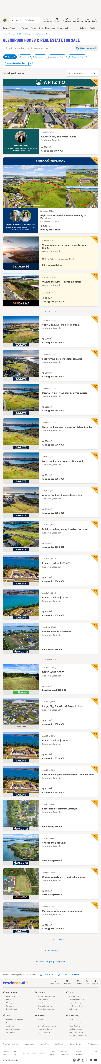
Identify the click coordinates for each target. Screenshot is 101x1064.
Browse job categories (14, 1019)
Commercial (62, 28)
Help (71, 1019)
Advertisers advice (13, 1029)
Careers (26, 1053)
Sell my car (73, 1009)
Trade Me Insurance (10, 1044)
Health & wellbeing (45, 1029)
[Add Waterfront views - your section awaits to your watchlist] (94, 456)
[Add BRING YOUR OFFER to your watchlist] (94, 667)
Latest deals (11, 996)
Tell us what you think (70, 975)
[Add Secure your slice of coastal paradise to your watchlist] (94, 354)
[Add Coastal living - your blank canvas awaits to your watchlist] (94, 388)
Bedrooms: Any (56, 57)
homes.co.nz (29, 1044)
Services (41, 1015)
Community (74, 1015)
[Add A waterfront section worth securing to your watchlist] (94, 490)
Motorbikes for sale (76, 999)
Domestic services (44, 1023)
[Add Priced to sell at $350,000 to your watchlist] (94, 592)
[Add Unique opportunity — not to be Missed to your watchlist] (94, 872)
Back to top (52, 950)
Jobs (8, 1015)
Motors (72, 992)
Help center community (78, 1035)
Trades (40, 1019)
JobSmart (10, 1026)
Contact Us (94, 1053)
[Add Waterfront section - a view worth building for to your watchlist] (94, 422)
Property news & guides (46, 996)
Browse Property (10, 28)
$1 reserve (10, 1006)
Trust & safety (74, 1026)
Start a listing (55, 984)
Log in (94, 21)
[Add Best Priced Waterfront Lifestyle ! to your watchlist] (94, 803)
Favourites (78, 984)
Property (41, 992)
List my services (44, 1032)
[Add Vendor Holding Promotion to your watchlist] (94, 626)
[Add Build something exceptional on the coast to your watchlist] (94, 524)
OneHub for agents (45, 1006)
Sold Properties (43, 999)
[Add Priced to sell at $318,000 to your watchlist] (94, 735)
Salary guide (10, 1032)
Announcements (75, 1023)
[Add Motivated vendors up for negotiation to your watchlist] (94, 906)
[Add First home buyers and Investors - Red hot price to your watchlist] (94, 769)
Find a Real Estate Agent (47, 1009)
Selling (83, 28)
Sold (41, 28)
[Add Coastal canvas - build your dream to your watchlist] (94, 319)
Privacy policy (52, 1053)
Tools (92, 28)
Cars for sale (74, 996)
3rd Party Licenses (76, 1029)
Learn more (48, 974)
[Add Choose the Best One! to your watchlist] (94, 837)
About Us (16, 1053)
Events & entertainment (47, 1026)
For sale (25, 28)
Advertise (42, 1053)
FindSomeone (93, 1044)
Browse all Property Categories (50, 961)
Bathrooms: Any (76, 57)
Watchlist (67, 984)
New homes (50, 28)
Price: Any (39, 57)
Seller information (76, 1032)
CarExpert (59, 1044)
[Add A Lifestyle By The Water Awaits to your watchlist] (94, 82)
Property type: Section (15, 63)
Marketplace (11, 992)
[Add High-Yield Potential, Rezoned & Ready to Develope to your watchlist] (94, 161)
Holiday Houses (75, 1044)
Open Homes (42, 1003)
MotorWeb (45, 1044)
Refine (10, 57)
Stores (8, 999)
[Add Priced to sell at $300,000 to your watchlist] (94, 558)
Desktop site (6, 1053)
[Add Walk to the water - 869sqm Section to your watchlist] (94, 276)
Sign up (87, 21)
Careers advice (11, 1023)
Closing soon (11, 1003)
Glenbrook (24, 57)
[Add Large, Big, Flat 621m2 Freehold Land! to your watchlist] (94, 701)
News (34, 1053)
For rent (34, 28)
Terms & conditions (65, 1053)
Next (61, 939)
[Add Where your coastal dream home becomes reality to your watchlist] (94, 240)
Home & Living (11, 1009)
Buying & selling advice (77, 1003)
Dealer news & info (76, 1006)
